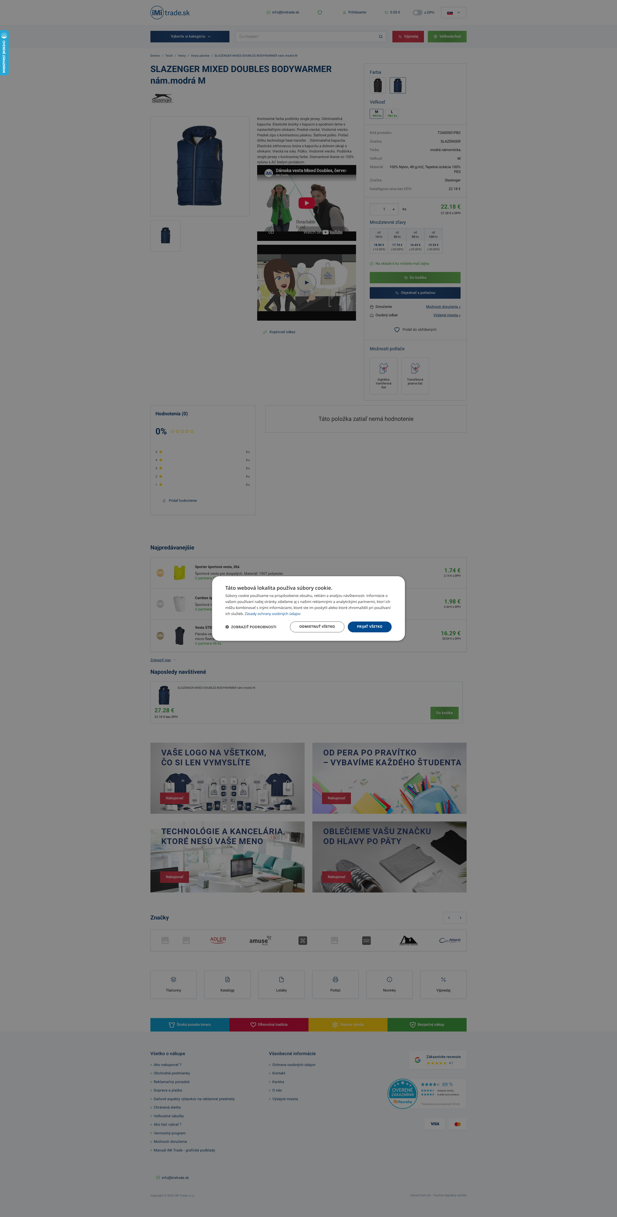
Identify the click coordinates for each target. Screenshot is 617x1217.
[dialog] (308, 608)
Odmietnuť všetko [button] (317, 626)
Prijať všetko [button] (369, 626)
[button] (250, 627)
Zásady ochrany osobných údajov (273, 613)
